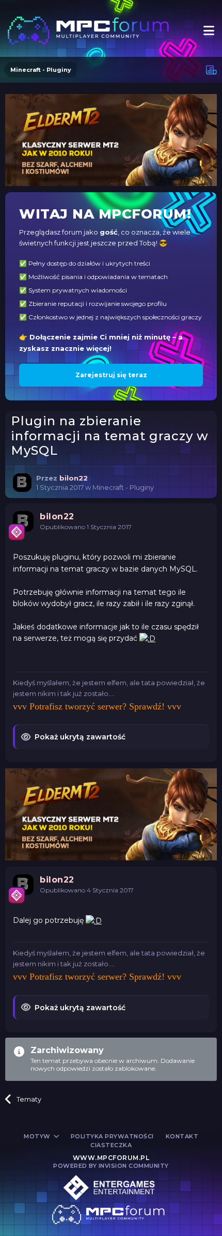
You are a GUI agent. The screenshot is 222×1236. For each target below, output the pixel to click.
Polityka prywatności (112, 1136)
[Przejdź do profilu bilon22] (22, 482)
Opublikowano (86, 527)
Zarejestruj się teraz (111, 375)
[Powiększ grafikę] (147, 638)
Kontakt (182, 1136)
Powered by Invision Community (111, 1165)
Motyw (38, 1136)
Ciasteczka (111, 1145)
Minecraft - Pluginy (123, 487)
